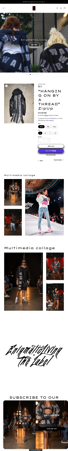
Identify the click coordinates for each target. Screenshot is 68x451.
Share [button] (41, 160)
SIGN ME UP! (52, 428)
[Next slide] (42, 74)
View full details (58, 160)
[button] (3, 8)
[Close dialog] (66, 402)
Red (48, 126)
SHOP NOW (34, 45)
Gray (54, 126)
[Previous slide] (26, 74)
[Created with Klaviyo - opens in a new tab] (35, 450)
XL (55, 133)
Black (41, 126)
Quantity (40, 137)
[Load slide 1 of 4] (30, 74)
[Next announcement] (65, 2)
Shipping (46, 115)
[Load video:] (34, 355)
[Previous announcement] (3, 2)
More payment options (51, 154)
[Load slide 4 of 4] (37, 74)
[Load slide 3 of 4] (35, 74)
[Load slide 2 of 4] (33, 74)
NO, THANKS (52, 433)
